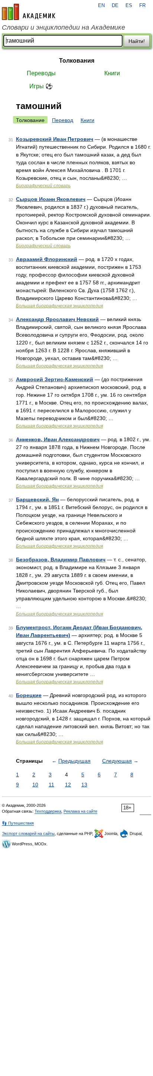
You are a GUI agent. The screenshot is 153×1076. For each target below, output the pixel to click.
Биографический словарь (43, 185)
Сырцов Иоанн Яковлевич (50, 199)
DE (115, 5)
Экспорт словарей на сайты (28, 833)
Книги (112, 73)
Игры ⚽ (41, 86)
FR (142, 5)
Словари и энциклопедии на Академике (63, 27)
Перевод (62, 120)
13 (84, 785)
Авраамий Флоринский (46, 259)
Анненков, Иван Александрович (58, 439)
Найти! (136, 41)
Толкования (76, 60)
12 (68, 785)
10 (35, 785)
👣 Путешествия (18, 823)
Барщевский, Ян (37, 499)
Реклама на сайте (80, 811)
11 (51, 785)
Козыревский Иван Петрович (54, 139)
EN (101, 5)
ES (129, 5)
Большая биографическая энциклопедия (59, 305)
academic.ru (28, 12)
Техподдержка (48, 811)
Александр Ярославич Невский (57, 319)
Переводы (41, 73)
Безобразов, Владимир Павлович (60, 559)
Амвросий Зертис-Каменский (54, 379)
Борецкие (29, 695)
